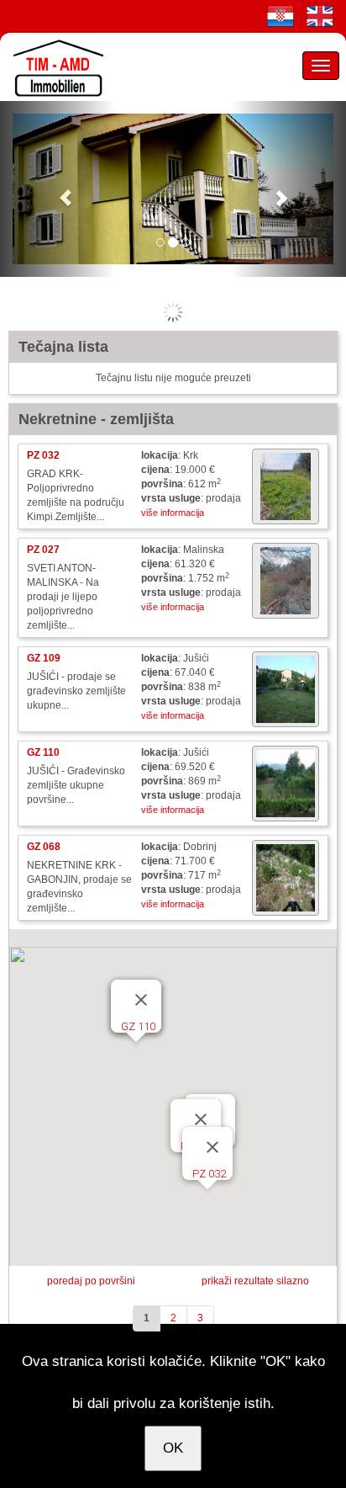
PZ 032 (209, 1173)
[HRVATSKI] (280, 16)
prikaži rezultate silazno (255, 1281)
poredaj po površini (91, 1281)
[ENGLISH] (320, 16)
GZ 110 (138, 1026)
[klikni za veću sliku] (285, 486)
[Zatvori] (212, 1147)
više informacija (172, 513)
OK (173, 1448)
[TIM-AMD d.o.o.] (54, 66)
